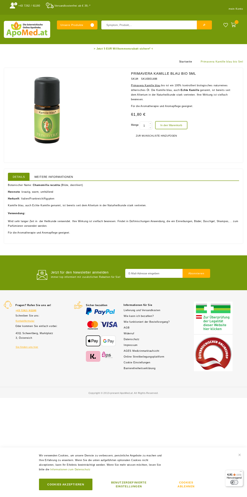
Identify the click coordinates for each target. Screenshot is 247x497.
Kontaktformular (25, 321)
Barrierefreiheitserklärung (140, 368)
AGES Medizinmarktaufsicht (141, 350)
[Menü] (241, 472)
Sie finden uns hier (27, 347)
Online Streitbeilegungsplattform (144, 356)
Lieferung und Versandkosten (142, 310)
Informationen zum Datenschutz (70, 469)
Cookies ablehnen (186, 484)
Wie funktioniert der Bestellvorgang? (147, 321)
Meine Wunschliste (225, 24)
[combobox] (156, 25)
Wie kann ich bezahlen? (139, 316)
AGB (126, 327)
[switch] (234, 482)
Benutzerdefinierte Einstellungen (128, 484)
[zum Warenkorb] (236, 24)
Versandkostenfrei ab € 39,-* (72, 5)
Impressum (131, 345)
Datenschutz (132, 339)
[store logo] (27, 29)
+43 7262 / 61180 (29, 5)
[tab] (19, 176)
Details (19, 176)
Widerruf (129, 333)
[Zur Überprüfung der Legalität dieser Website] (213, 303)
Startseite (185, 61)
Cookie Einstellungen (137, 362)
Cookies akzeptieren (65, 484)
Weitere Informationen (53, 176)
